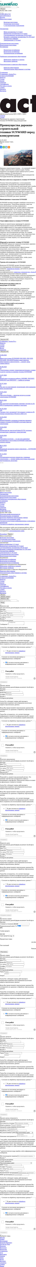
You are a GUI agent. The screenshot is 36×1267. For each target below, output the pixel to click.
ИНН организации (6, 1174)
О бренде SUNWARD (7, 76)
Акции (2, 81)
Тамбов (2, 1264)
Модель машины (6, 1125)
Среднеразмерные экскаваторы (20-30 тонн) (17, 35)
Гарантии (3, 82)
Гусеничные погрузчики (11, 24)
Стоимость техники (6, 924)
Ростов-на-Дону (5, 1244)
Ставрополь (3, 1251)
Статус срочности (5, 1161)
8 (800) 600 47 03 (5, 14)
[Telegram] (6, 147)
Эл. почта (3, 615)
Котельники (4, 1241)
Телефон (2, 617)
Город (2, 971)
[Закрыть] (0, 684)
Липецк (2, 1256)
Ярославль (3, 1254)
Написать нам (4, 598)
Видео (2, 348)
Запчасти (3, 89)
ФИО (2, 1165)
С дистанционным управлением (14, 25)
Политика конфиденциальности (10, 514)
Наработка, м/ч (4, 1130)
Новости (2, 77)
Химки (2, 1239)
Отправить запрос (6, 915)
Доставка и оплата (6, 86)
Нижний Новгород (6, 1242)
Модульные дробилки (10, 61)
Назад (2, 602)
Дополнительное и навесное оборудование (13, 64)
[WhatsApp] (4, 147)
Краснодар (3, 1249)
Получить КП (4, 339)
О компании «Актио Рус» (8, 74)
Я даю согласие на (15, 651)
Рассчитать (4, 952)
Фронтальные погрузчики (8, 45)
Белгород (3, 1261)
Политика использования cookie (10, 519)
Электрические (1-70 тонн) (12, 40)
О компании (4, 72)
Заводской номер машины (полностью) (12, 1127)
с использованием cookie (16, 531)
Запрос (2, 975)
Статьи (2, 79)
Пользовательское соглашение (9, 516)
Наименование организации (9, 1172)
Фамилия (3, 613)
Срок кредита (4, 936)
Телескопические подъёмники (13, 53)
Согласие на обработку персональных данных (14, 524)
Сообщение (4, 624)
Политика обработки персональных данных (14, 517)
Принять (10, 534)
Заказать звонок (5, 596)
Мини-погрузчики (6, 19)
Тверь (2, 1258)
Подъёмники (4, 47)
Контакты (3, 91)
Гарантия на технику (13, 268)
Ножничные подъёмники (12, 50)
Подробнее (3, 534)
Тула (1, 1253)
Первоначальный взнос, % (8, 926)
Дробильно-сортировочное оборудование (13, 56)
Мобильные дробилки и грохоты (14, 59)
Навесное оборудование (11, 67)
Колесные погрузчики (11, 22)
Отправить (4, 682)
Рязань (2, 1266)
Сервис (2, 87)
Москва (2, 1237)
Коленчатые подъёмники (11, 51)
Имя (2, 611)
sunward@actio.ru (5, 15)
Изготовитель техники (7, 1123)
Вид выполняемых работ (8, 1132)
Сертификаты (4, 84)
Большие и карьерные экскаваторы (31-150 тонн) (19, 37)
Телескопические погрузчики (9, 43)
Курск (2, 1259)
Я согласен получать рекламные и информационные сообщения (16, 663)
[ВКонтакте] (1, 147)
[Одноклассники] (9, 147)
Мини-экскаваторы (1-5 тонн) (13, 32)
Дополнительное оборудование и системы (17, 69)
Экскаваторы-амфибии (11, 38)
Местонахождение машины (8, 1156)
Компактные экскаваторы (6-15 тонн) (15, 33)
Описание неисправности (8, 1136)
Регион (3, 619)
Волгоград (3, 1247)
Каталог (2, 17)
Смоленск (3, 1263)
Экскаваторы (4, 29)
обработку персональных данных (15, 651)
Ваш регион (4, 772)
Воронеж (3, 1246)
